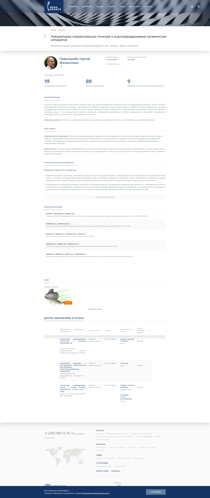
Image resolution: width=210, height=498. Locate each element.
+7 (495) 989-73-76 (57, 433)
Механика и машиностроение (129, 46)
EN (192, 6)
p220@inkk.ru (49, 437)
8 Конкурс (141, 447)
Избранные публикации (53, 207)
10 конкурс (100, 450)
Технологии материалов (143, 436)
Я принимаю (156, 491)
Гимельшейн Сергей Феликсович (75, 60)
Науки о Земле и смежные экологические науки (114, 436)
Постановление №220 (104, 466)
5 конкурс (112, 447)
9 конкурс (151, 447)
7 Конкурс (132, 447)
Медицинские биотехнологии (117, 434)
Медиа (122, 6)
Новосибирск (114, 46)
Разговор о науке (124, 458)
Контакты (148, 6)
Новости (99, 458)
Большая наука (138, 458)
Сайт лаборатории (113, 64)
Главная (53, 30)
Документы (87, 6)
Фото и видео (110, 458)
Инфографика (101, 447)
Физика (157, 436)
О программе (73, 6)
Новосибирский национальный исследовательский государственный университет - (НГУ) (79, 46)
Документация (120, 466)
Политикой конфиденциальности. (96, 493)
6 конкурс (122, 447)
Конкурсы (111, 6)
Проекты (99, 6)
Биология (99, 434)
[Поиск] (198, 6)
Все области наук (102, 439)
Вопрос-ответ (134, 6)
